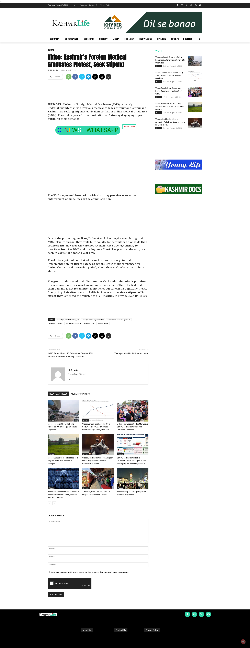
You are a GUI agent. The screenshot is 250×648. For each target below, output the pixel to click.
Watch (158, 51)
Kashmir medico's (73, 323)
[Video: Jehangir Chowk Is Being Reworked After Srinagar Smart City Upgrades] (63, 411)
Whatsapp (102, 129)
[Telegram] (88, 77)
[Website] (191, 5)
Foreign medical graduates (93, 320)
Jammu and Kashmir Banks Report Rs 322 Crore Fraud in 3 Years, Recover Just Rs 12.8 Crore (63, 495)
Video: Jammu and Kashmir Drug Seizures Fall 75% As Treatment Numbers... (169, 75)
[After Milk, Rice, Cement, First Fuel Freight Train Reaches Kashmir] (98, 478)
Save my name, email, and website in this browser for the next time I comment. (90, 572)
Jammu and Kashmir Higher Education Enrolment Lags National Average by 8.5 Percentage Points (131, 461)
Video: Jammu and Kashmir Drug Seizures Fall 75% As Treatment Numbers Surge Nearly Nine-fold (96, 427)
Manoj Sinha (103, 323)
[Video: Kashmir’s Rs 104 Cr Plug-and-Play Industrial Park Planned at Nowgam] (63, 444)
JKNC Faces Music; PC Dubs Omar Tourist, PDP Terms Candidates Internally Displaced (70, 355)
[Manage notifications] (243, 641)
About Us (86, 630)
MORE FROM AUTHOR (81, 394)
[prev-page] (49, 503)
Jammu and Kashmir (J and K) (118, 320)
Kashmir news (89, 323)
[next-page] (54, 503)
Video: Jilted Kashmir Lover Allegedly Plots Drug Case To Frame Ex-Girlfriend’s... (170, 122)
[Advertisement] (98, 92)
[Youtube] (200, 5)
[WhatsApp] (196, 5)
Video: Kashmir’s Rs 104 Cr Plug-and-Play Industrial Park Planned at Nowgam (63, 461)
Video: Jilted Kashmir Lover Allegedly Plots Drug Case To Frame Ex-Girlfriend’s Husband (97, 461)
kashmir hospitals (56, 323)
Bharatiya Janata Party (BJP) (68, 320)
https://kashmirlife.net (77, 374)
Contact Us (121, 630)
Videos (51, 50)
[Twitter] (187, 5)
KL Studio (54, 70)
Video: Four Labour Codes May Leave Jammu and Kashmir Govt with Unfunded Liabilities (132, 427)
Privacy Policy (152, 630)
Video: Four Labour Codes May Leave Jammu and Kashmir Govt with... (168, 91)
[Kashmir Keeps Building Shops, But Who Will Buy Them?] (132, 478)
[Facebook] (177, 5)
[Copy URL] (95, 77)
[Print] (108, 77)
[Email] (102, 77)
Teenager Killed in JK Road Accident (131, 353)
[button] (198, 39)
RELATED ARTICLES (58, 394)
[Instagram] (182, 5)
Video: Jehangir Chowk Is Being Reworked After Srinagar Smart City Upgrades (62, 427)
